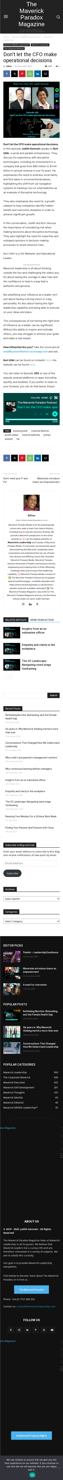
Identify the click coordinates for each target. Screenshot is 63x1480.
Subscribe (12, 873)
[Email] (45, 73)
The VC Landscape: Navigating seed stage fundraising (36, 664)
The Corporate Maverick (14, 48)
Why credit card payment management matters (31, 757)
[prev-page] (5, 677)
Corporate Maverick (40, 431)
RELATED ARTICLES (15, 620)
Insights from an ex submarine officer (25, 780)
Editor (9, 66)
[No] (58, 1467)
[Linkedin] (37, 73)
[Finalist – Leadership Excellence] (11, 957)
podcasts (9, 439)
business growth (20, 431)
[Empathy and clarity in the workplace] (11, 648)
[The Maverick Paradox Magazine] (31, 1168)
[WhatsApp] (30, 73)
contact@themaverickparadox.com (36, 1306)
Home (6, 37)
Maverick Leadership (40, 45)
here (48, 360)
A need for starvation (35, 984)
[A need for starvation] (11, 989)
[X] (14, 73)
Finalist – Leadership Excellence (40, 952)
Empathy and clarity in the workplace (25, 791)
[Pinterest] (22, 73)
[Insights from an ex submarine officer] (11, 632)
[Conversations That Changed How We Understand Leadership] (11, 1048)
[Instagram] (24, 604)
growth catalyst (11, 435)
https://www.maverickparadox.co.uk (31, 520)
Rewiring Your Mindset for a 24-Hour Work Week (30, 816)
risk (17, 439)
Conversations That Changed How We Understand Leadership (32, 745)
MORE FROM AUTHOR (42, 620)
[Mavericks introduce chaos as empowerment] (11, 973)
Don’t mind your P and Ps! (15, 480)
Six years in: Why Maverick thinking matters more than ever (31, 731)
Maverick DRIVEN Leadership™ (26, 37)
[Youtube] (52, 1330)
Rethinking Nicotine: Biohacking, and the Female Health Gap (31, 717)
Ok (32, 1475)
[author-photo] (32, 510)
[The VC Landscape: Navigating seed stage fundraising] (11, 665)
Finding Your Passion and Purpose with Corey (29, 827)
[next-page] (11, 677)
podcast (47, 435)
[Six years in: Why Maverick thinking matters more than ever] (11, 1032)
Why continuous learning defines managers (28, 768)
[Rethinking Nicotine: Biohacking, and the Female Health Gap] (11, 1015)
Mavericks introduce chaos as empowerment (46, 480)
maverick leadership (31, 435)
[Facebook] (6, 73)
